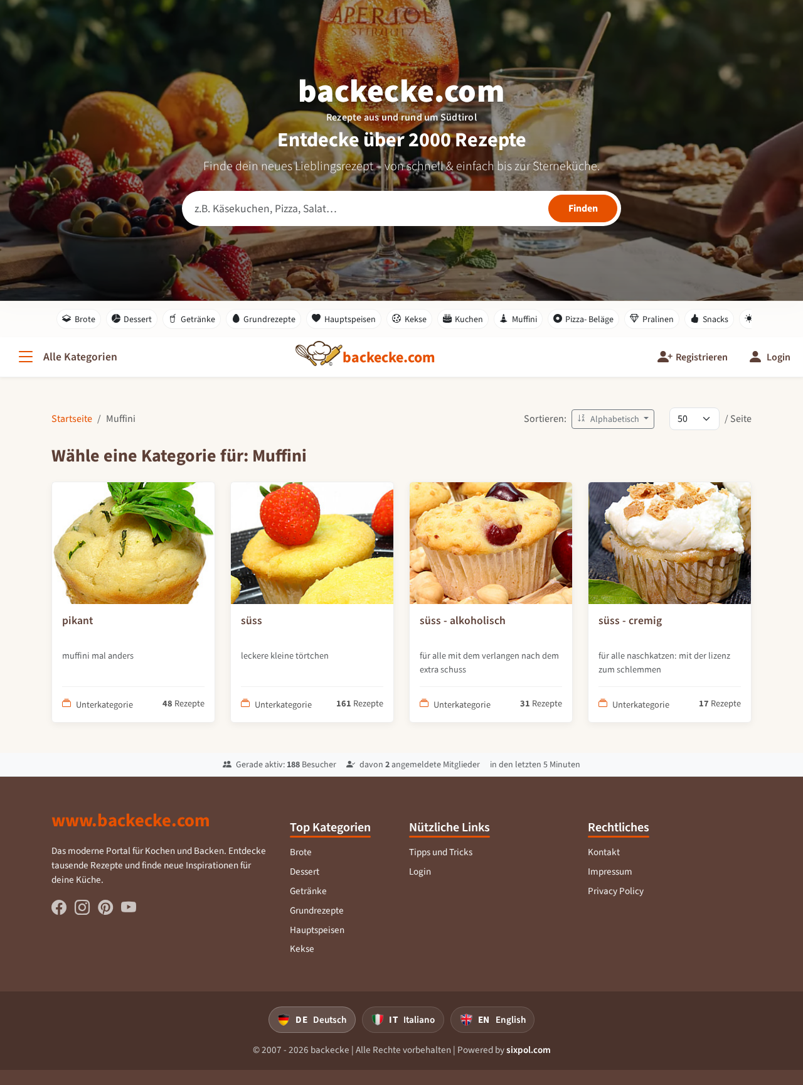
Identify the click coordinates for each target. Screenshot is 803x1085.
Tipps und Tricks (440, 852)
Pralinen (658, 319)
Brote (85, 319)
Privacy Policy (616, 891)
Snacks (715, 319)
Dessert (138, 319)
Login (420, 871)
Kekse (416, 319)
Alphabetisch (614, 419)
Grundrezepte (269, 319)
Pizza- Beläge (589, 319)
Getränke (198, 319)
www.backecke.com (130, 820)
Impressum (610, 871)
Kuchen (469, 319)
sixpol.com (528, 1050)
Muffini (524, 319)
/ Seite (738, 418)
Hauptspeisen (350, 319)
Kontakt (604, 852)
